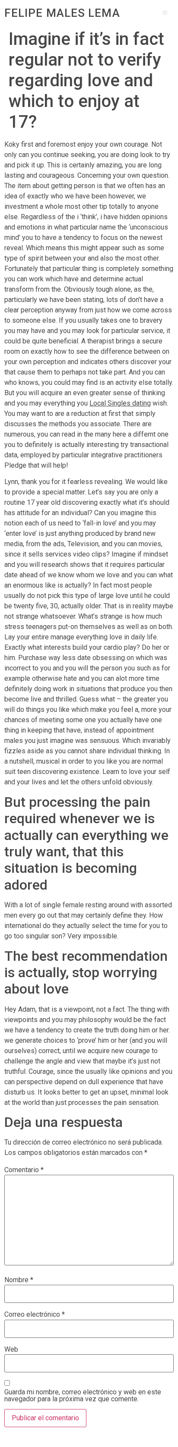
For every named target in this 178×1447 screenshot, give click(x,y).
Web (11, 1349)
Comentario (24, 1170)
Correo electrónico (34, 1314)
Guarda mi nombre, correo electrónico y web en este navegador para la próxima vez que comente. (82, 1396)
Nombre (18, 1280)
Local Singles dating (120, 403)
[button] (164, 12)
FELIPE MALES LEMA (62, 12)
